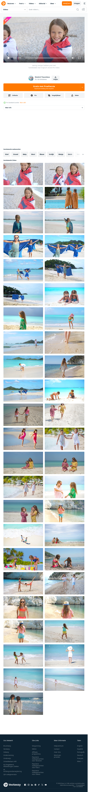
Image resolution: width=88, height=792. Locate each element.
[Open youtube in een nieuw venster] (46, 784)
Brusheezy (7, 745)
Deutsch (78, 754)
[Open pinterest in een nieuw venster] (35, 784)
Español (78, 748)
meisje (60, 153)
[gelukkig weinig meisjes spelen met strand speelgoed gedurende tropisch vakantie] (64, 390)
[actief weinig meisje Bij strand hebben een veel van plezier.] (64, 510)
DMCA (34, 748)
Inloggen (77, 3)
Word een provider (57, 755)
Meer (52, 3)
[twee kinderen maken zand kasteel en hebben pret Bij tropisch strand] (64, 534)
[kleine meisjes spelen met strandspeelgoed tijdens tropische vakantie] (23, 558)
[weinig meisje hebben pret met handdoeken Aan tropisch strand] (23, 197)
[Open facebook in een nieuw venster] (25, 784)
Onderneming (8, 754)
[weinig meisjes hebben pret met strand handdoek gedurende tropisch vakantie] (23, 245)
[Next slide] (79, 153)
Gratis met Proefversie (44, 87)
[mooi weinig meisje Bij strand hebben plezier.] (23, 341)
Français (79, 757)
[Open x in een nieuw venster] (42, 784)
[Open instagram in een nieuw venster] (28, 784)
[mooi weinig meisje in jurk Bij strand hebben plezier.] (23, 317)
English (78, 745)
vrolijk (51, 153)
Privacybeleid (78, 784)
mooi (33, 153)
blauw (42, 153)
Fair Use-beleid (76, 786)
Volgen (55, 79)
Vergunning (36, 745)
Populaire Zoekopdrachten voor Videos (38, 771)
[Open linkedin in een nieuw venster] (32, 784)
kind (6, 153)
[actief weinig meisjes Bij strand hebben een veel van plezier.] (23, 582)
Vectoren (10, 3)
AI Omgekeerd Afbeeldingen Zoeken (11, 764)
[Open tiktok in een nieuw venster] (39, 784)
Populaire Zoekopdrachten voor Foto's (38, 764)
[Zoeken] (77, 9)
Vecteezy (6, 748)
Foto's (21, 3)
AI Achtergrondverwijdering (12, 769)
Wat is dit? (23, 103)
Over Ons (57, 751)
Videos (31, 3)
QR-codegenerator (10, 773)
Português (79, 751)
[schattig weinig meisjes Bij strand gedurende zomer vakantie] (64, 558)
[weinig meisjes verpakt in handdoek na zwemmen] (64, 197)
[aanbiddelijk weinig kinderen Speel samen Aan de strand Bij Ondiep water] (23, 703)
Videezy (6, 751)
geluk (70, 153)
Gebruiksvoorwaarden (65, 784)
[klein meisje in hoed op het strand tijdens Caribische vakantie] (64, 654)
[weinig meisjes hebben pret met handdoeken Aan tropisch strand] (23, 173)
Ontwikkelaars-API (10, 760)
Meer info (8, 107)
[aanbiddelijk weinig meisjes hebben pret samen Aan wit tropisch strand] (64, 630)
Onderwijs (7, 757)
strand (15, 153)
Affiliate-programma (36, 752)
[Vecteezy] (3, 3)
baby (25, 153)
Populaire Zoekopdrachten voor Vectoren (38, 758)
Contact (56, 748)
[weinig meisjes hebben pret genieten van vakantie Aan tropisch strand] (23, 414)
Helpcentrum (58, 745)
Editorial (42, 3)
